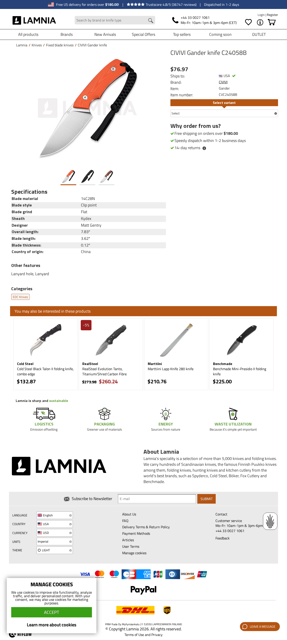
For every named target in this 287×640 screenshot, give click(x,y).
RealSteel (90, 363)
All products (28, 34)
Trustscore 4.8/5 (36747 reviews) (171, 4)
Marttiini (155, 363)
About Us (129, 514)
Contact (221, 514)
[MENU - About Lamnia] (260, 22)
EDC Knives (20, 296)
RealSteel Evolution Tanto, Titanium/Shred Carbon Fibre (104, 371)
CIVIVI (223, 82)
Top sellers (182, 34)
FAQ (125, 520)
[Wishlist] (248, 22)
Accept (51, 612)
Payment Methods (136, 533)
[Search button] (150, 20)
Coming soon (220, 34)
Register (272, 14)
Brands (67, 34)
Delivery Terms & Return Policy (146, 527)
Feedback (222, 538)
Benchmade (222, 363)
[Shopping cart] (272, 22)
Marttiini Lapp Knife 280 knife (171, 369)
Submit (206, 498)
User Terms (130, 546)
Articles (128, 540)
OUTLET (259, 34)
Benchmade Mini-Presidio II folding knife (239, 371)
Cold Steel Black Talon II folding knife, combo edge (45, 371)
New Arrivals (105, 34)
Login (261, 14)
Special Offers (143, 34)
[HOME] (34, 20)
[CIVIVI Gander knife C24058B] (87, 108)
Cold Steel (25, 363)
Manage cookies (134, 553)
